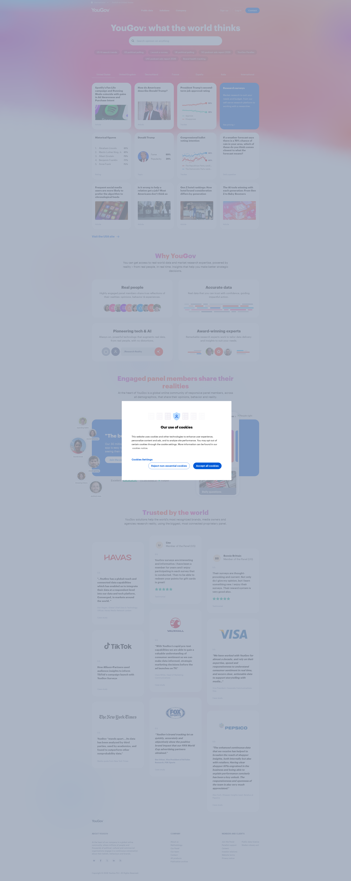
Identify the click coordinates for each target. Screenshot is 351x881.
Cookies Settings (142, 459)
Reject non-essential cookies (169, 466)
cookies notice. (140, 448)
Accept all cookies (207, 466)
